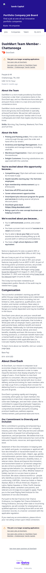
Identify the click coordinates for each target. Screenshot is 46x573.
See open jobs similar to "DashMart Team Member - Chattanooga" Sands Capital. (22, 66)
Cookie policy (28, 568)
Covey (14, 285)
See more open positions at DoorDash (23, 549)
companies (15, 32)
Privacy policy (18, 568)
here (8, 348)
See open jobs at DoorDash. (17, 62)
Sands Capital (17, 6)
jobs (6, 32)
